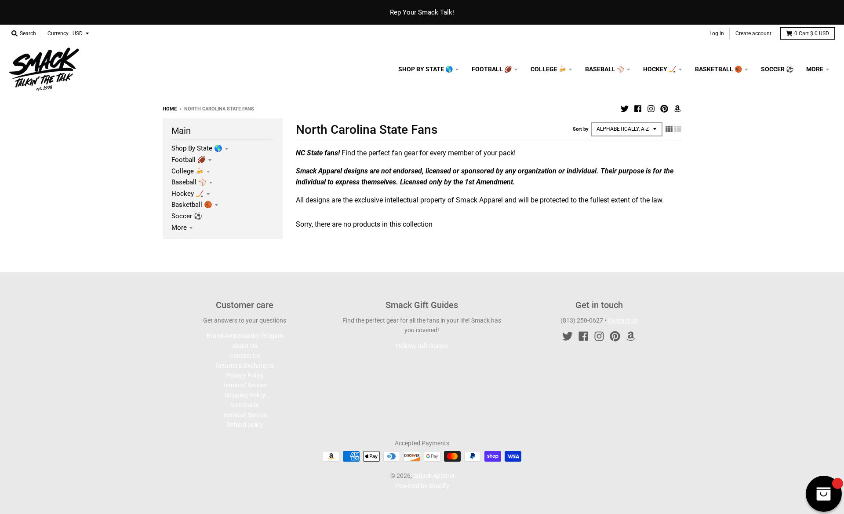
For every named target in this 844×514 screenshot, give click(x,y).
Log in (716, 33)
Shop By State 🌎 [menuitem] (425, 69)
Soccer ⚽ (186, 216)
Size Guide (245, 404)
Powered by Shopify (422, 485)
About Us (244, 345)
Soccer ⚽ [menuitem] (777, 69)
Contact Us (244, 355)
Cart (811, 33)
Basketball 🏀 (191, 205)
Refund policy (244, 424)
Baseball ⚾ (189, 182)
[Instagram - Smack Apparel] (651, 109)
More (179, 227)
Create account (753, 33)
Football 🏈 (188, 160)
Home (170, 109)
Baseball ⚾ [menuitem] (604, 69)
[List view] (677, 129)
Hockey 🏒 (187, 194)
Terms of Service (244, 385)
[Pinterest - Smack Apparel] (664, 109)
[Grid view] (669, 129)
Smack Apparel (433, 475)
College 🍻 (187, 171)
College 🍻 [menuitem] (548, 69)
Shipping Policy (245, 395)
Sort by (581, 129)
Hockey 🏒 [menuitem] (659, 69)
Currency (58, 33)
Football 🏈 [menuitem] (492, 69)
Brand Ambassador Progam (245, 335)
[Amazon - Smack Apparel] (677, 109)
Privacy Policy (245, 375)
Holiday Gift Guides (422, 345)
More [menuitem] (814, 69)
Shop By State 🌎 (196, 148)
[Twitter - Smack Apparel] (625, 109)
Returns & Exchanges (245, 365)
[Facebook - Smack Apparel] (638, 109)
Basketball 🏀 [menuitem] (718, 69)
